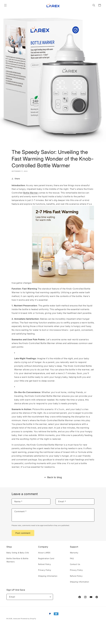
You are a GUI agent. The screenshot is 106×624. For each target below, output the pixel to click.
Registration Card (46, 558)
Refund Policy (44, 564)
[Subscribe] (50, 597)
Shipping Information (47, 576)
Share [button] (17, 178)
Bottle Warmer (31, 192)
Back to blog (54, 477)
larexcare (16, 618)
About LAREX (44, 553)
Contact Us (75, 564)
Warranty (74, 553)
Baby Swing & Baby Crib (17, 553)
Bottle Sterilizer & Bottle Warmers (17, 560)
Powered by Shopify (28, 618)
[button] (5, 5)
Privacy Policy (44, 570)
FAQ (72, 558)
